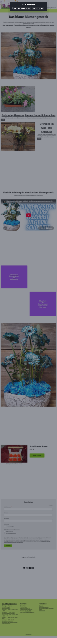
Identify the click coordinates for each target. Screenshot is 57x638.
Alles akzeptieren (38, 8)
